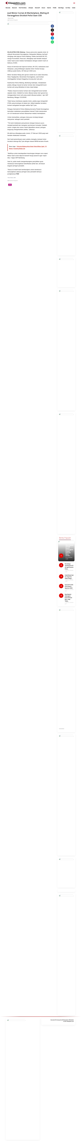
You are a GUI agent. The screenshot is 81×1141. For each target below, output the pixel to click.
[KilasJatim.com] (15, 3)
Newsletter (66, 1020)
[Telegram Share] (52, 38)
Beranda (53, 1020)
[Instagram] (10, 185)
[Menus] (74, 3)
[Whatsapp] (52, 42)
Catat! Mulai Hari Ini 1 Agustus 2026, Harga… (69, 576)
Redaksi (72, 1020)
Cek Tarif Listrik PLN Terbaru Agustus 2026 (69, 586)
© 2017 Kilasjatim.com (68, 1021)
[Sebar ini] (52, 26)
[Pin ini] (52, 34)
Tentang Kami (59, 1020)
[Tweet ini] (52, 30)
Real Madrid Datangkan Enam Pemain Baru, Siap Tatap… (68, 598)
